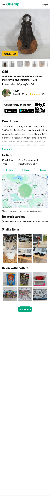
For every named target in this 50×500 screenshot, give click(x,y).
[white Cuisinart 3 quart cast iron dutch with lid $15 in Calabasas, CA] (10, 255)
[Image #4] (27, 64)
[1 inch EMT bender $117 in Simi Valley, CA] (40, 241)
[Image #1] (5, 64)
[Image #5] (34, 64)
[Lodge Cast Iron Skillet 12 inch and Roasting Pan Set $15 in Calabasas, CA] (40, 255)
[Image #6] (42, 64)
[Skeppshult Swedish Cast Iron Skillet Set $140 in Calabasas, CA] (25, 255)
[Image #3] (20, 64)
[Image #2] (12, 64)
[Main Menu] (3, 4)
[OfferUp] (12, 4)
